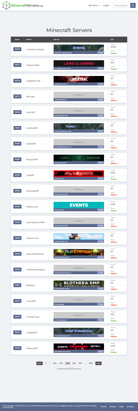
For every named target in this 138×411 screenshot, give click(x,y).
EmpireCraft (32, 238)
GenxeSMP (31, 332)
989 (91, 363)
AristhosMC (32, 128)
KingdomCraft (33, 80)
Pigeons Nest (32, 65)
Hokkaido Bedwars (35, 269)
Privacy (113, 407)
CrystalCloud (32, 316)
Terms (103, 407)
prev (40, 363)
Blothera (30, 285)
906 (74, 363)
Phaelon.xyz (32, 206)
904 (61, 363)
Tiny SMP (31, 301)
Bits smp (30, 96)
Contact (130, 407)
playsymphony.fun (35, 253)
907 (80, 363)
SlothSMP (31, 143)
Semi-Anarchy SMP (35, 222)
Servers (93, 5)
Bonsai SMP (32, 159)
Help (121, 407)
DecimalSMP (32, 191)
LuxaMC (30, 175)
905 (67, 363)
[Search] (133, 5)
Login (106, 5)
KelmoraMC (32, 348)
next (98, 363)
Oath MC (30, 112)
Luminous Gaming (35, 49)
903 (54, 363)
